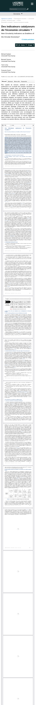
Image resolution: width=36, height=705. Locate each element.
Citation (23, 45)
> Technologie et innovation (19, 18)
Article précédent (28, 39)
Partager (30, 45)
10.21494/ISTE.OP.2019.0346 (25, 76)
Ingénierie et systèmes (6, 18)
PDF (17, 45)
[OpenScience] (18, 3)
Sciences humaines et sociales (21, 22)
